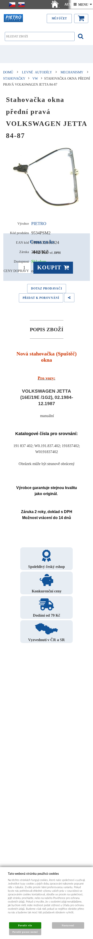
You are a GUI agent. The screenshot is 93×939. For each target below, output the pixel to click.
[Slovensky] (21, 4)
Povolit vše (25, 925)
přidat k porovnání (41, 298)
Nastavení (68, 925)
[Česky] (12, 4)
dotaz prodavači (46, 288)
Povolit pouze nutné (25, 932)
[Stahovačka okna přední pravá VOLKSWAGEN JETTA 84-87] (46, 178)
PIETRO (38, 223)
